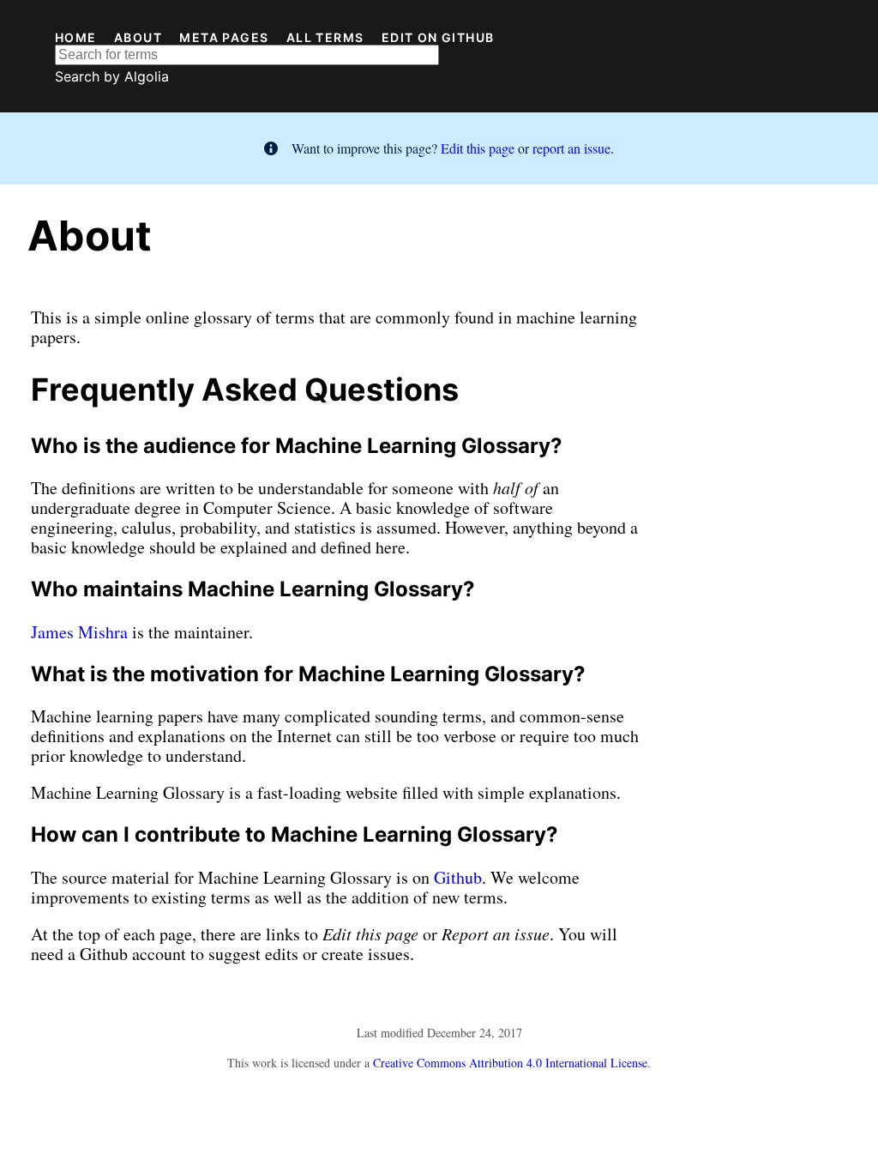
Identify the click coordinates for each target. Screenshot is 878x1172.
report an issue (571, 148)
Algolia (146, 76)
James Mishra (79, 631)
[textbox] (247, 55)
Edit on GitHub (438, 38)
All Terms (325, 38)
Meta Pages (223, 38)
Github (458, 877)
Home (76, 38)
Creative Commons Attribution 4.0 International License (510, 1062)
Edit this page (477, 148)
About (138, 38)
